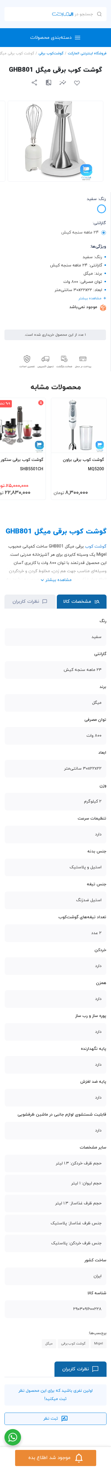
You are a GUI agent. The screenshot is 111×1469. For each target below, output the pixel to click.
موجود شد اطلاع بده (49, 1457)
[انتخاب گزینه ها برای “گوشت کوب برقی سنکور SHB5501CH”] (35, 446)
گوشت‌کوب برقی (50, 53)
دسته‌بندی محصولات (51, 37)
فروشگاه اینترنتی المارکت (87, 53)
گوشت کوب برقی (73, 1343)
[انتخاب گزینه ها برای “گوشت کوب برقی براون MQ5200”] (96, 446)
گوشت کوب (96, 546)
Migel (98, 1343)
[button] (62, 82)
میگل (49, 1343)
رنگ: (96, 199)
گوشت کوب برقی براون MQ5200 (83, 464)
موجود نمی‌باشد (83, 307)
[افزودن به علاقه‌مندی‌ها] (77, 83)
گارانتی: (99, 223)
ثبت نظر (50, 1418)
